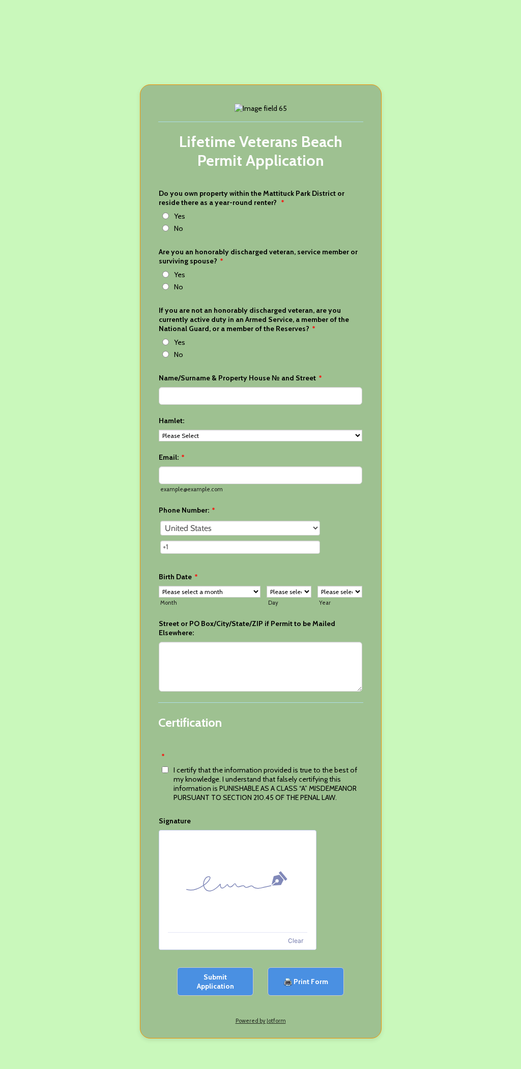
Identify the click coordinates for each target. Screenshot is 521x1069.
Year (325, 602)
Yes (179, 216)
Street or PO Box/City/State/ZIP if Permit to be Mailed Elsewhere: (247, 628)
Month (168, 602)
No (178, 228)
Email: (172, 457)
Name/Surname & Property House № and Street (240, 377)
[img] (237, 881)
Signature (175, 820)
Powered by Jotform (261, 1020)
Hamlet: (171, 420)
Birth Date (178, 576)
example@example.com (191, 489)
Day (273, 602)
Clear (295, 940)
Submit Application (215, 981)
